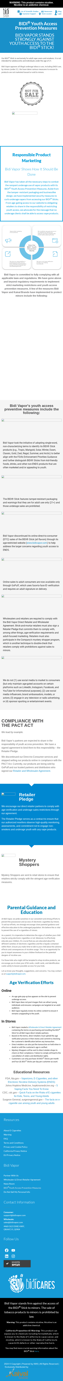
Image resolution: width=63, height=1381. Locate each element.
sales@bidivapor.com (13, 1222)
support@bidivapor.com (15, 974)
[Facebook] (7, 1250)
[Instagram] (13, 1256)
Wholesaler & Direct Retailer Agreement (22, 1179)
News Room (9, 1183)
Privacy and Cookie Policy (15, 1147)
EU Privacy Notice (12, 1155)
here (37, 1351)
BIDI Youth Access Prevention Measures (22, 1187)
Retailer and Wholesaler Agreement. (32, 771)
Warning (7, 1134)
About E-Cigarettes (12, 1130)
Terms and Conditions (14, 1143)
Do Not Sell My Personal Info (17, 1192)
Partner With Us (11, 1175)
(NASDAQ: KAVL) (50, 1367)
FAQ (6, 1138)
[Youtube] (13, 1250)
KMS (36, 1364)
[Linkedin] (7, 1256)
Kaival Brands (35, 1367)
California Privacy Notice (15, 1151)
